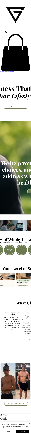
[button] (15, 52)
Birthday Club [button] (3, 418)
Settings (8, 431)
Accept (23, 431)
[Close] (29, 424)
